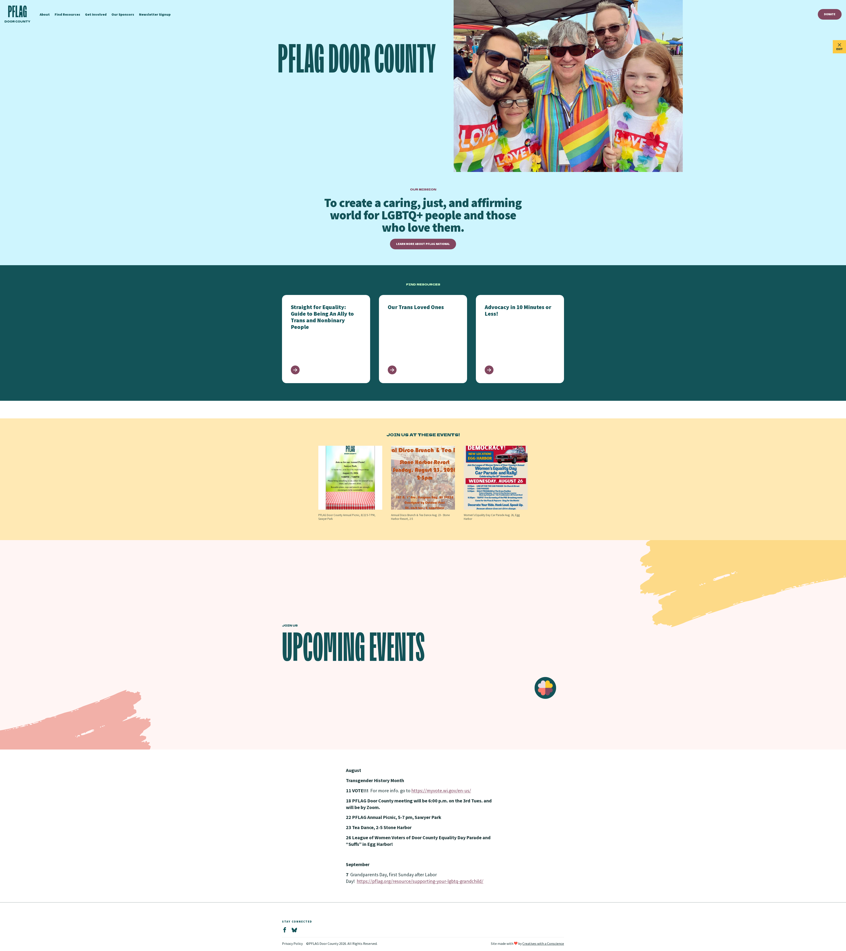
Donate (829, 14)
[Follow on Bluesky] (294, 930)
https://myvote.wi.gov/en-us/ (441, 790)
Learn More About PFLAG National (423, 244)
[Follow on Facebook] (284, 930)
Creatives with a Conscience (543, 943)
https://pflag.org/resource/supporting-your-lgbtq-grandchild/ (420, 881)
